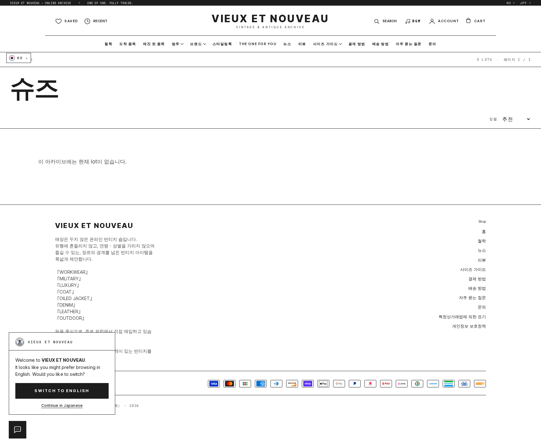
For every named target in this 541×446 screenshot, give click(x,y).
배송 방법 (477, 288)
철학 (482, 240)
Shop (482, 221)
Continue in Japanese (62, 405)
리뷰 (482, 259)
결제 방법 (477, 278)
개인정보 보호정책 (469, 326)
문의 (482, 306)
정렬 (493, 119)
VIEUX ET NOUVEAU (270, 21)
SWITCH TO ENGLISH (61, 390)
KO (511, 3)
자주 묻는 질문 (472, 297)
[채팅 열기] (17, 429)
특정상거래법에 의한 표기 (462, 316)
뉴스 (482, 250)
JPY (525, 3)
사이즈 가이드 (473, 269)
